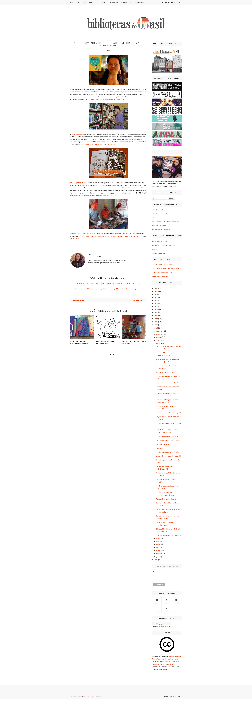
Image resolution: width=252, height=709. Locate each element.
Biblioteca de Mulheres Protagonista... (107, 342)
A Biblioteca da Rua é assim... (165, 372)
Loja (77, 2)
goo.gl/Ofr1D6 (110, 144)
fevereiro (159, 554)
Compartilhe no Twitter (114, 283)
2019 (156, 309)
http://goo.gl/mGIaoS (93, 144)
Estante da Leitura (78, 134)
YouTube (176, 603)
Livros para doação (162, 444)
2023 (156, 297)
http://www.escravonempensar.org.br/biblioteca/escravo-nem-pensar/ (94, 195)
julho (158, 538)
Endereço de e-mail (159, 572)
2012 (156, 560)
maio (158, 544)
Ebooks (98, 2)
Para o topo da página (172, 696)
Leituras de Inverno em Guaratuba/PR (168, 456)
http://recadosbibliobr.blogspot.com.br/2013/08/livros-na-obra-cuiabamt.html (113, 236)
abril (157, 547)
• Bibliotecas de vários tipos (161, 218)
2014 (156, 325)
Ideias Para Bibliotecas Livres (162, 272)
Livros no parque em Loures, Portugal (168, 440)
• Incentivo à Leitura (159, 226)
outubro (159, 337)
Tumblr (176, 611)
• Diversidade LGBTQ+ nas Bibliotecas (165, 222)
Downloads (139, 2)
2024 (156, 294)
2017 (156, 316)
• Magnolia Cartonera (159, 241)
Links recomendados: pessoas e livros (168, 535)
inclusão (138, 289)
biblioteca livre (120, 289)
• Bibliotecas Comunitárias (161, 214)
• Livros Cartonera (158, 253)
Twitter (167, 611)
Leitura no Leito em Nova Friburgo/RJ (168, 413)
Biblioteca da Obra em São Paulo (167, 436)
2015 (156, 322)
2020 (156, 306)
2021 (156, 303)
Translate (167, 627)
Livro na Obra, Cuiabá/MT (79, 233)
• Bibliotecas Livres (158, 210)
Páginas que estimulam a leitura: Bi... (134, 342)
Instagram (166, 603)
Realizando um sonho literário (166, 499)
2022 (156, 300)
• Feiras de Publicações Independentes (165, 245)
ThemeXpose (87, 696)
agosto (158, 343)
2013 (156, 328)
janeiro (158, 557)
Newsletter (127, 2)
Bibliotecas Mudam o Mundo (162, 265)
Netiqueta (159, 448)
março (158, 550)
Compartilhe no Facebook (89, 283)
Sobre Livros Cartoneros (160, 276)
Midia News (74, 239)
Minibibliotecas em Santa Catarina (167, 452)
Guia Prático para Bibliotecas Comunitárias (166, 269)
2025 (156, 291)
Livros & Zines (87, 2)
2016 (156, 319)
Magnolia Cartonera (112, 2)
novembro (159, 334)
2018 (156, 313)
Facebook (156, 611)
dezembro (159, 331)
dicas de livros (130, 289)
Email (156, 603)
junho (158, 541)
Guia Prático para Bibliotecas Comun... (80, 342)
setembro (159, 340)
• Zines (154, 249)
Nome (155, 578)
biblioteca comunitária (93, 289)
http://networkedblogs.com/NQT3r (112, 99)
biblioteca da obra (108, 289)
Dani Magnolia (95, 257)
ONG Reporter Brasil (77, 183)
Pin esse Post (134, 283)
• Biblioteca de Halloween (161, 229)
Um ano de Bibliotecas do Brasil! (167, 383)
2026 (156, 288)
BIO (71, 2)
